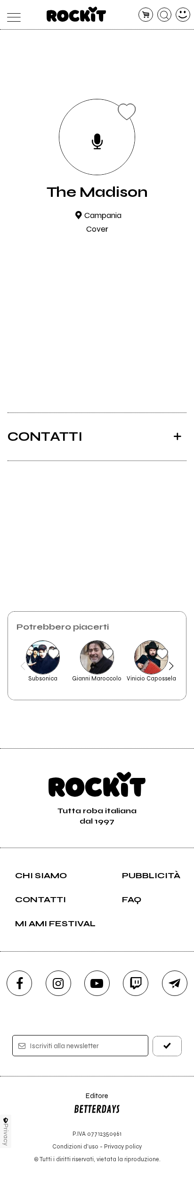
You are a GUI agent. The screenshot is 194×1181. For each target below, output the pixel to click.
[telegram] (174, 983)
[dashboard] (183, 15)
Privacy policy (123, 1146)
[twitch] (135, 983)
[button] (22, 665)
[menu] (11, 15)
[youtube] (97, 983)
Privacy (6, 1135)
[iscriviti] (167, 1046)
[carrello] (145, 15)
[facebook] (19, 983)
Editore (90, 1100)
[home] (76, 14)
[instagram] (58, 983)
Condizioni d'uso (75, 1146)
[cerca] (164, 15)
